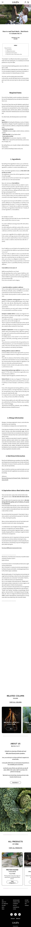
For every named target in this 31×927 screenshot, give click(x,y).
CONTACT (27, 905)
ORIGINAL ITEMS (16, 901)
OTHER (14, 908)
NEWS (3, 907)
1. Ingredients (9, 49)
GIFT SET (15, 905)
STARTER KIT (15, 903)
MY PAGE (26, 900)
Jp (28, 5)
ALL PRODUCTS (5, 903)
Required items (8, 48)
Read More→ (15, 782)
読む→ (11, 728)
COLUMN (3, 905)
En (25, 5)
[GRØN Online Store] (15, 2)
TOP (2, 900)
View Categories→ (12, 882)
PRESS (3, 908)
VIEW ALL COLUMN (15, 702)
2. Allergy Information (10, 51)
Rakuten (18, 918)
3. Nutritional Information (11, 52)
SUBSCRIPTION (16, 907)
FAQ (26, 903)
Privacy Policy (15, 926)
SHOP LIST (27, 901)
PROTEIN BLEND (16, 900)
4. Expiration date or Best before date (14, 54)
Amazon (13, 918)
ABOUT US (4, 901)
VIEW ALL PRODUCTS (15, 848)
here (12, 403)
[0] (28, 2)
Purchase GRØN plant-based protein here (12, 548)
